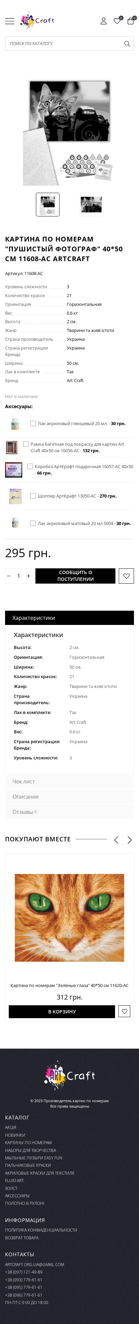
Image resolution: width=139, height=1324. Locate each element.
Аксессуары (17, 1196)
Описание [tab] (25, 796)
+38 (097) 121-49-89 (24, 1272)
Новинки (15, 1135)
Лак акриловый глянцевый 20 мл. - (82, 423)
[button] (116, 839)
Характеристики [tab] (33, 618)
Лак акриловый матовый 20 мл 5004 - (84, 523)
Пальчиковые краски (28, 1165)
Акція (10, 1127)
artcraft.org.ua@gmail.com (34, 1264)
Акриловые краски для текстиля (39, 1173)
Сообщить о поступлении (75, 575)
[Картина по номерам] (69, 918)
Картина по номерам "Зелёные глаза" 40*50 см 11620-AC (69, 985)
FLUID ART (14, 1180)
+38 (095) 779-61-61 (24, 1287)
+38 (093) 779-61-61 (24, 1280)
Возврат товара (21, 1238)
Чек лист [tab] (23, 781)
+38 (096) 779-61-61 (24, 1295)
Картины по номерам (28, 1143)
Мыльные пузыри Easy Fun (33, 1158)
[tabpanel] (69, 699)
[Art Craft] (37, 20)
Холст (11, 1188)
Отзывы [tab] (24, 812)
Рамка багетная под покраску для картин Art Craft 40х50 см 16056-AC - (77, 447)
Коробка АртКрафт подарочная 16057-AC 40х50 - (84, 469)
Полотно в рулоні (24, 1203)
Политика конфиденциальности (41, 1230)
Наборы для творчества (30, 1150)
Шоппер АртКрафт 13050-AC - (77, 496)
